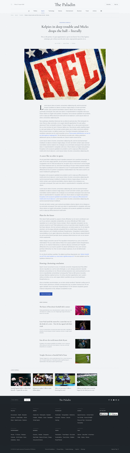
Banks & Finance (43, 437)
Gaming (57, 420)
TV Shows (17, 434)
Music (24, 437)
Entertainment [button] (69, 11)
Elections (24, 420)
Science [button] (60, 11)
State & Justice (18, 420)
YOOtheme (32, 449)
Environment (89, 420)
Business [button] (79, 11)
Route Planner (58, 440)
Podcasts (23, 434)
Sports (35, 410)
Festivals (13, 437)
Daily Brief (84, 434)
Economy (13, 417)
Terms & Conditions (50, 449)
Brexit (12, 420)
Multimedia (58, 415)
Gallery (83, 437)
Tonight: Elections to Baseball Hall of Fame (53, 355)
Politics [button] (35, 11)
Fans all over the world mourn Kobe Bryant (53, 340)
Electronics (72, 415)
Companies (46, 434)
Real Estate (35, 437)
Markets (40, 434)
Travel (57, 430)
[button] (11, 4)
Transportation (65, 415)
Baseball (49, 415)
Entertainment (14, 430)
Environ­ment (14, 415)
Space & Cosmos (81, 415)
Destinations (58, 434)
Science (79, 410)
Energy (50, 437)
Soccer (44, 417)
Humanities (80, 423)
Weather (72, 437)
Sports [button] (42, 11)
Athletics (40, 417)
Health (19, 415)
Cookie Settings (69, 449)
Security (68, 417)
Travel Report (65, 434)
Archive (94, 11)
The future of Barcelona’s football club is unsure (55, 307)
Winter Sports (36, 420)
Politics (13, 410)
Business (35, 430)
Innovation (57, 417)
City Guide (72, 434)
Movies (12, 434)
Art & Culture (19, 437)
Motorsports (43, 415)
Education (24, 415)
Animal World (90, 415)
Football (73, 43)
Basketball (50, 417)
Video (78, 437)
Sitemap (83, 449)
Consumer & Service (38, 440)
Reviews (63, 417)
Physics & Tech (81, 420)
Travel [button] (87, 11)
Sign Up (116, 4)
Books (18, 440)
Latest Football (15, 370)
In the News (91, 434)
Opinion (79, 434)
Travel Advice (66, 437)
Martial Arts (36, 415)
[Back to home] (65, 4)
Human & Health (88, 417)
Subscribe (108, 4)
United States (19, 417)
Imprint (77, 449)
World (25, 417)
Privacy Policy (60, 449)
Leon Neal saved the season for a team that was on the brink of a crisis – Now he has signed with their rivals (56, 324)
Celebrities (13, 440)
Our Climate (80, 417)
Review (87, 437)
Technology (58, 410)
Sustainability (58, 437)
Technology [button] (51, 11)
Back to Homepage (46, 294)
